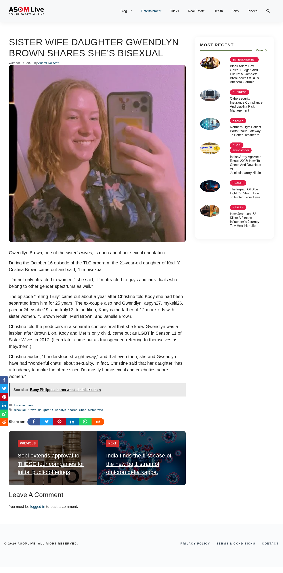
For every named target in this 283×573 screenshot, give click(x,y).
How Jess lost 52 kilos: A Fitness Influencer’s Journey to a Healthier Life (244, 220)
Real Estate (196, 11)
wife (100, 410)
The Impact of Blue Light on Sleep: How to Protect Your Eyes (245, 193)
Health (218, 11)
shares (72, 410)
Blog (123, 11)
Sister (92, 410)
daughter (44, 410)
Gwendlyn (59, 410)
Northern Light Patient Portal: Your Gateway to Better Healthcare (245, 131)
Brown (31, 410)
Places (253, 11)
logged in (37, 507)
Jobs (235, 11)
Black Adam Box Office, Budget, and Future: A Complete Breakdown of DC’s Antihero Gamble (244, 74)
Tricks (174, 11)
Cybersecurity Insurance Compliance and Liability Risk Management (246, 104)
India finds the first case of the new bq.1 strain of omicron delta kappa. (138, 463)
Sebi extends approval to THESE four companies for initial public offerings (51, 463)
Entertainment (151, 11)
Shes (82, 410)
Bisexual (20, 410)
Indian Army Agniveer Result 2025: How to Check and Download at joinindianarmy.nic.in (245, 165)
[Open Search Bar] (268, 11)
